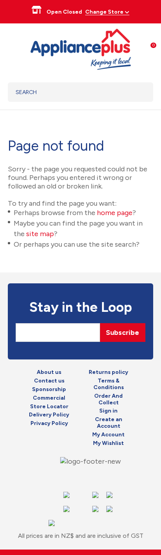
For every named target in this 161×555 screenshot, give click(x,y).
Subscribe (122, 332)
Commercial (49, 398)
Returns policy (108, 372)
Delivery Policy (49, 415)
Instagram (80, 477)
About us (49, 372)
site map (40, 233)
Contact (94, 477)
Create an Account (108, 422)
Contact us (49, 381)
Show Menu (12, 48)
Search (137, 92)
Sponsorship (49, 389)
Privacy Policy (49, 423)
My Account (108, 435)
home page (114, 212)
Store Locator (49, 407)
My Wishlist (108, 443)
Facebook (66, 477)
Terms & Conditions (108, 384)
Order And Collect (108, 399)
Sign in (108, 411)
